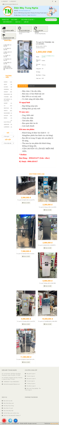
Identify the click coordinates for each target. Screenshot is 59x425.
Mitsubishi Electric (8, 100)
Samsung (8, 124)
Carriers (8, 127)
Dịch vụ (18, 22)
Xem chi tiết (27, 202)
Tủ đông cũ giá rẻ (31, 383)
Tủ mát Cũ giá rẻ (6, 56)
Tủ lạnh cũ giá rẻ (31, 376)
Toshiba (8, 96)
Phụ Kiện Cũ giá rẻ (7, 63)
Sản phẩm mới (7, 22)
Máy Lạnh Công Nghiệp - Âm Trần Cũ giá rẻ (7, 67)
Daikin (8, 82)
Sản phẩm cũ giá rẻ (27, 19)
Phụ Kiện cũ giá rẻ (31, 386)
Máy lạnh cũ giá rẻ (31, 378)
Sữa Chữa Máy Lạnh (9, 403)
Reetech (8, 108)
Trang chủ (5, 19)
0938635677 (24, 15)
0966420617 (33, 15)
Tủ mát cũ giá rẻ (31, 381)
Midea (8, 118)
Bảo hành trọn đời (8, 400)
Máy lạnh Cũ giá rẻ (7, 52)
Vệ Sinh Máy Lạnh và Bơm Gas (11, 413)
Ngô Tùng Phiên (54, 423)
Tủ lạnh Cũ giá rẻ (7, 49)
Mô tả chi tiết (23, 85)
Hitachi (8, 115)
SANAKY (8, 91)
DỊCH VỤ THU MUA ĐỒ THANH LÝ (12, 415)
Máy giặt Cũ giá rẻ (7, 45)
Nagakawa (8, 113)
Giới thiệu (14, 19)
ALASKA (8, 86)
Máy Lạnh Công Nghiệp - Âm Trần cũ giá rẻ (33, 389)
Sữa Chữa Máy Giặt (8, 410)
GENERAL (8, 89)
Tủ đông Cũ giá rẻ (7, 59)
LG (8, 105)
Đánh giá (31, 85)
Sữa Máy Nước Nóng (9, 405)
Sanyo (8, 110)
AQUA (8, 84)
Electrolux (8, 121)
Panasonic (8, 94)
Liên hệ (26, 22)
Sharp (8, 103)
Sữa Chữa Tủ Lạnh (8, 408)
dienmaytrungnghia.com (24, 10)
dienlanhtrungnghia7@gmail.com (11, 4)
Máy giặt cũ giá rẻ (31, 373)
